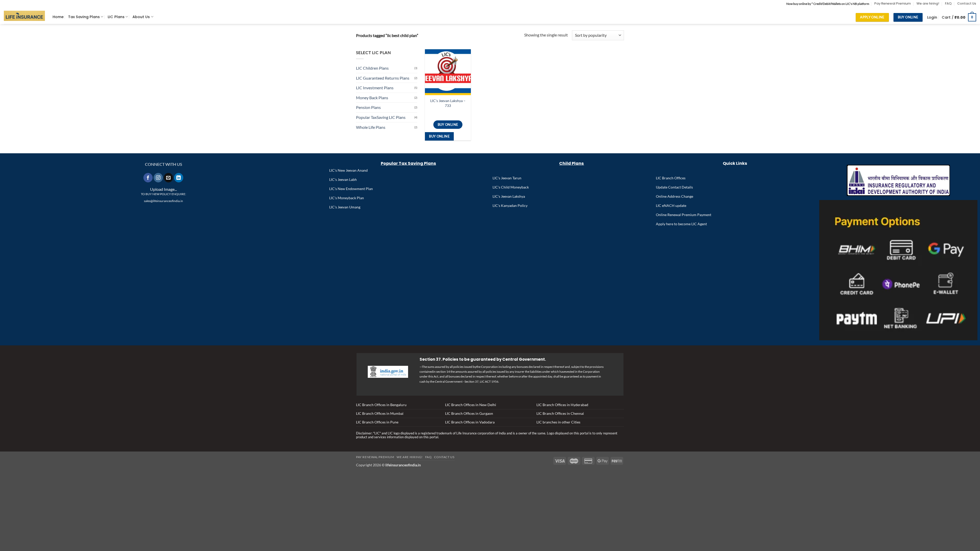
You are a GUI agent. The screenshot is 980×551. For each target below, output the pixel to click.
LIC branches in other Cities (558, 422)
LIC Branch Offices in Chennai (560, 413)
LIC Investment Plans (375, 87)
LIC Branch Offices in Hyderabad (562, 405)
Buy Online (448, 124)
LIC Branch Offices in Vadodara (470, 422)
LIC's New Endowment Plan (351, 188)
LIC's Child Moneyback (511, 187)
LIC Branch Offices (670, 178)
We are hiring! (927, 3)
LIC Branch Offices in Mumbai (379, 413)
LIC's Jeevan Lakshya (509, 196)
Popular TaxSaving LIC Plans (381, 117)
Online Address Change (674, 196)
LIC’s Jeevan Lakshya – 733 (447, 103)
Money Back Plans (372, 97)
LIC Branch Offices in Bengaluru (381, 405)
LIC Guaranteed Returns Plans (382, 78)
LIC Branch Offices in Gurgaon (469, 413)
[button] (932, 17)
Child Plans (571, 163)
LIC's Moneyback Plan (346, 198)
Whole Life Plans (370, 127)
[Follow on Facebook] (148, 177)
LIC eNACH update (671, 205)
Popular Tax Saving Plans (408, 163)
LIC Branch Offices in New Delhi (470, 405)
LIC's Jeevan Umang (344, 207)
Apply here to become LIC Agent (681, 224)
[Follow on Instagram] (158, 177)
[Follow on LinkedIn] (178, 177)
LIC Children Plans (372, 68)
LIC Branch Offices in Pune (377, 422)
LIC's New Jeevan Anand (348, 170)
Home (58, 16)
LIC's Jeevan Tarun (507, 178)
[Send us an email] (168, 177)
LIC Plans (116, 16)
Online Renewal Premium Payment (683, 214)
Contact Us (966, 3)
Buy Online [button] (439, 136)
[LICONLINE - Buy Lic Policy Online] (24, 16)
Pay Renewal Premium (892, 3)
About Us (141, 16)
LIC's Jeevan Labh (343, 179)
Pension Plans (368, 107)
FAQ (948, 3)
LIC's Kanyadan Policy (510, 205)
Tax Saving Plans (84, 16)
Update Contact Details (674, 187)
